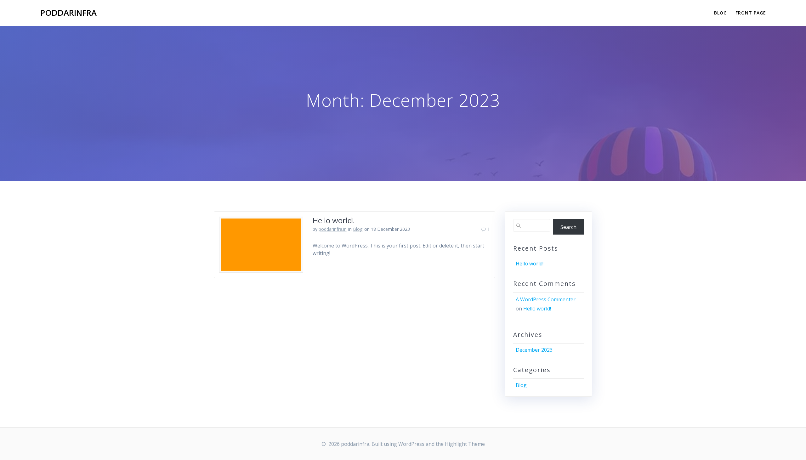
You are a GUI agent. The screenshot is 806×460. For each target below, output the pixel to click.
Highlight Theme (465, 443)
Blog (720, 13)
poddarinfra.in (333, 229)
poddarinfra (68, 13)
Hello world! (333, 220)
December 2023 (534, 349)
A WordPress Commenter (546, 299)
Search (568, 227)
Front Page (750, 13)
